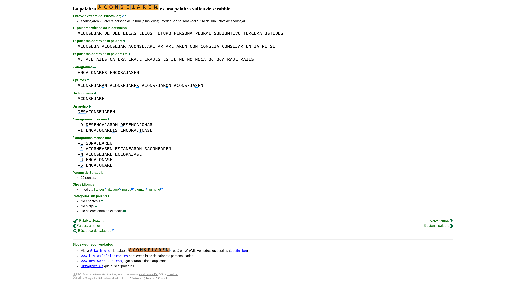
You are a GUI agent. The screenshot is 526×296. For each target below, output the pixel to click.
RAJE (232, 59)
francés (99, 189)
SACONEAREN (157, 148)
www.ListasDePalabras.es (104, 256)
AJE (90, 59)
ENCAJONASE (99, 159)
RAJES (247, 59)
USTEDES (274, 33)
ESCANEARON (128, 148)
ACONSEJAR (90, 33)
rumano (154, 189)
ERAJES (152, 59)
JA (256, 46)
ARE (170, 46)
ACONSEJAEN (188, 85)
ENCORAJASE (128, 154)
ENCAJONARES (92, 72)
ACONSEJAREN (96, 111)
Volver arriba (440, 221)
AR (160, 46)
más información (148, 274)
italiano (113, 189)
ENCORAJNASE (136, 130)
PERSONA (183, 33)
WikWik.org (113, 16)
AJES (101, 59)
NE (182, 59)
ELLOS (145, 33)
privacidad (172, 274)
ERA (122, 59)
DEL (116, 33)
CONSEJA (210, 46)
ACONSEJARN (92, 85)
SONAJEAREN (99, 143)
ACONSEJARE (141, 46)
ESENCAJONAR (136, 124)
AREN (181, 46)
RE (264, 46)
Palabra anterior (88, 225)
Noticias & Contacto (157, 278)
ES (165, 59)
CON (194, 46)
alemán (140, 189)
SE (272, 46)
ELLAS (129, 33)
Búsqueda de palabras (94, 230)
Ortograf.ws (92, 266)
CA (112, 59)
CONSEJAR (232, 46)
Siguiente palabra (436, 225)
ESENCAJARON (102, 124)
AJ (80, 59)
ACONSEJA (88, 46)
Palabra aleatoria (91, 220)
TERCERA (252, 33)
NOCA (200, 59)
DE (107, 33)
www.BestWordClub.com (101, 261)
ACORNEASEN (99, 148)
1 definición (238, 250)
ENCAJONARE (99, 165)
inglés (126, 189)
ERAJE (135, 59)
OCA (221, 59)
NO (190, 59)
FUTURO (163, 33)
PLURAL (203, 33)
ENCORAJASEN (124, 72)
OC (211, 59)
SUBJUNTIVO (227, 33)
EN (248, 46)
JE (173, 59)
